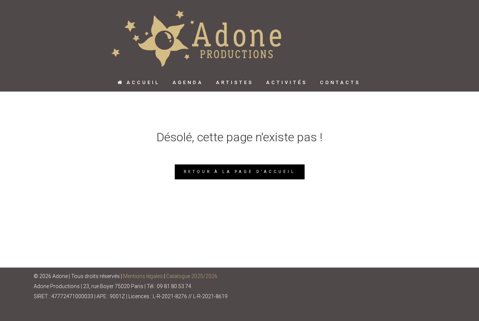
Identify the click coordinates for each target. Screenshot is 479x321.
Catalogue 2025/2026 (191, 276)
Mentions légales (143, 276)
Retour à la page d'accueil (240, 172)
